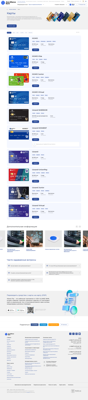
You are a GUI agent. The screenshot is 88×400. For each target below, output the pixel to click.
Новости (8, 365)
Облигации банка (28, 358)
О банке (9, 337)
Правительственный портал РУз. (49, 339)
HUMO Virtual (38, 92)
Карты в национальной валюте (35, 4)
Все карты (9, 32)
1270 (79, 338)
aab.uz (8, 3)
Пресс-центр (10, 363)
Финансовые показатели (30, 351)
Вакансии (9, 360)
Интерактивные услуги (31, 361)
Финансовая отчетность (11, 355)
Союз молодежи (10, 375)
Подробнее (36, 49)
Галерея (8, 372)
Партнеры (9, 353)
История (8, 339)
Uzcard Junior (38, 188)
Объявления (9, 368)
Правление (9, 348)
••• (43, 4)
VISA (26, 32)
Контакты (70, 384)
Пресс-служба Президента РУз (49, 344)
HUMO (35, 38)
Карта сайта (62, 384)
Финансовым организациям (32, 337)
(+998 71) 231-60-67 (75, 352)
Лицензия (9, 344)
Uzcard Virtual (38, 205)
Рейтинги (9, 358)
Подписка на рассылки (40, 384)
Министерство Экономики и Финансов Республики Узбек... (50, 349)
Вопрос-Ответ (9, 366)
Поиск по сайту (53, 384)
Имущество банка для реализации (14, 377)
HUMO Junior (38, 74)
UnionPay (21, 32)
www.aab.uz (28, 392)
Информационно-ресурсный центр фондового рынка (50, 358)
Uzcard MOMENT (39, 128)
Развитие (27, 353)
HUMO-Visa (37, 56)
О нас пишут (9, 373)
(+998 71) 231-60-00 (75, 340)
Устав (8, 342)
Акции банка (27, 356)
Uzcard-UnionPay (39, 170)
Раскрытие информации (30, 354)
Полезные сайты (47, 337)
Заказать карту (11, 25)
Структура (9, 346)
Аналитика (9, 379)
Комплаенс (9, 351)
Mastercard (30, 32)
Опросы (26, 372)
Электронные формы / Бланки (31, 370)
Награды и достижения (11, 356)
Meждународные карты (23, 4)
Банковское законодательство (23, 384)
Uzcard (14, 32)
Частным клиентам (12, 9)
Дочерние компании (11, 349)
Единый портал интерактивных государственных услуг (49, 342)
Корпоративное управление (30, 349)
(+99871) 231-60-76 (75, 346)
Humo (17, 32)
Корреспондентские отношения (31, 339)
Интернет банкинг (28, 368)
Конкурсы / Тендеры (11, 370)
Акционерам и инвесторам (32, 347)
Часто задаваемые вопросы (21, 260)
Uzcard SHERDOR (39, 110)
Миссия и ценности (11, 341)
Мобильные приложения (30, 374)
